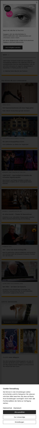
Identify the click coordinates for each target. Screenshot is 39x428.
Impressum (17, 408)
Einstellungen (19, 422)
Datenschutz (7, 408)
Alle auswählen (19, 412)
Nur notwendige (19, 417)
